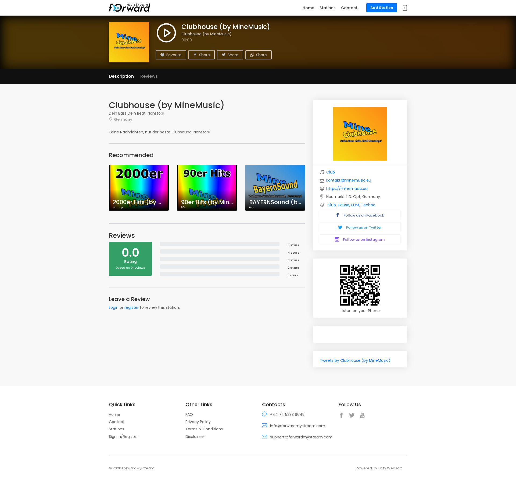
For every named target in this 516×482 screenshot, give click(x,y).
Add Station (381, 7)
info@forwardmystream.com (297, 425)
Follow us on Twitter (363, 227)
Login (114, 307)
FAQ (189, 414)
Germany (123, 119)
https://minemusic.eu (347, 188)
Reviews (149, 76)
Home (308, 7)
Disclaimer (195, 436)
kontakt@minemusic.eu (348, 180)
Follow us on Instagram (363, 239)
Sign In (404, 8)
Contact (349, 7)
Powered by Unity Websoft (379, 468)
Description (121, 76)
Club (330, 172)
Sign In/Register (123, 436)
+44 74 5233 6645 (287, 414)
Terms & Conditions (204, 429)
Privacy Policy (198, 421)
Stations (328, 7)
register (131, 307)
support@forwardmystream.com (301, 437)
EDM (355, 205)
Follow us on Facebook (363, 215)
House (343, 205)
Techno (368, 205)
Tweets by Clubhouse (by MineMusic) (355, 360)
